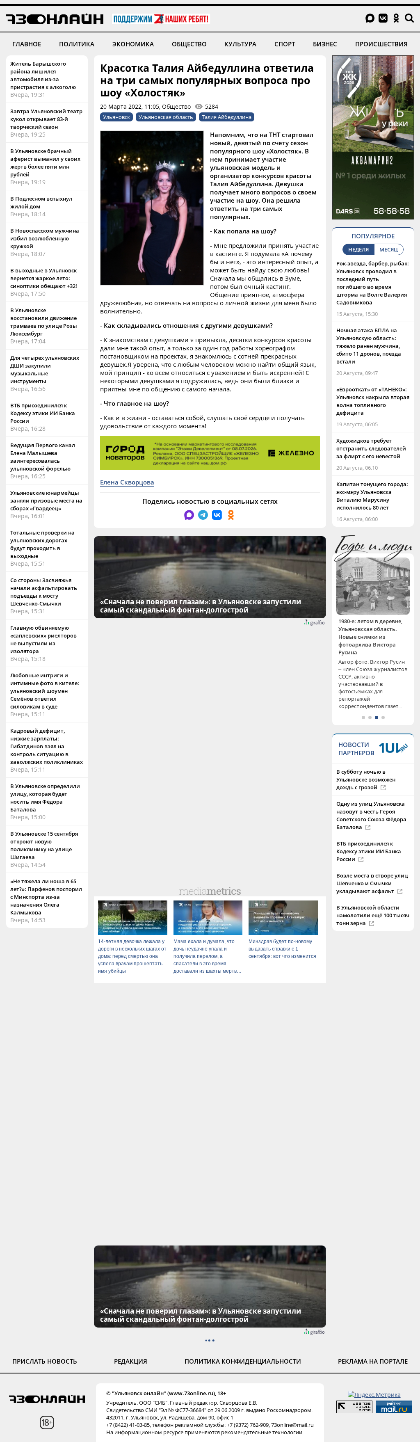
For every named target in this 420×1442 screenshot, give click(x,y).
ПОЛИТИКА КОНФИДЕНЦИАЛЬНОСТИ (243, 1361)
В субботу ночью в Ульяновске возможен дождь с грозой (365, 763)
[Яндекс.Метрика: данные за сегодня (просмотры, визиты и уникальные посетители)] (374, 1395)
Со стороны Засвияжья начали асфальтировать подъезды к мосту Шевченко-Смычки (43, 591)
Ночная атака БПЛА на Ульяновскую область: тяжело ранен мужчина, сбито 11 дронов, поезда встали (368, 346)
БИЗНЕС (325, 44)
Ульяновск (116, 117)
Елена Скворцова (127, 482)
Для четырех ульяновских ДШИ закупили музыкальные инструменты (44, 369)
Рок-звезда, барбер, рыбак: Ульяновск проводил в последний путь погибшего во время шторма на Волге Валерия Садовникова (372, 283)
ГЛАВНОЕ (26, 44)
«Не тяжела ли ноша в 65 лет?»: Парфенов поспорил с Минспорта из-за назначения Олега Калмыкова (46, 897)
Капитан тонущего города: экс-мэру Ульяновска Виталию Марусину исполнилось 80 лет (372, 495)
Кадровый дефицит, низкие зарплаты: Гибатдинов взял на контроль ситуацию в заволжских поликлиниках (46, 746)
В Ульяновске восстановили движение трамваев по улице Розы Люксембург (43, 321)
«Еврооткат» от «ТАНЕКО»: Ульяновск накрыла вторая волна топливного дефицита (372, 401)
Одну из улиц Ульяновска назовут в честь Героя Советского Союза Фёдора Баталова (371, 799)
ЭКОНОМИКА (133, 44)
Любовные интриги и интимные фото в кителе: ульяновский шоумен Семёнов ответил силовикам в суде (44, 691)
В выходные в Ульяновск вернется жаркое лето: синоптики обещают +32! (43, 278)
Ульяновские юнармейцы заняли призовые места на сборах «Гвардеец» (46, 500)
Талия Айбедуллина (226, 117)
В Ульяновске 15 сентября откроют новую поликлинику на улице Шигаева (44, 845)
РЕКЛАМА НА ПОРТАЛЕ (373, 1361)
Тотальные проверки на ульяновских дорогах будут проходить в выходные (42, 544)
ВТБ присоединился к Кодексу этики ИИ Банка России (42, 413)
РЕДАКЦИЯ (130, 1361)
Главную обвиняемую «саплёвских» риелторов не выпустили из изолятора (43, 639)
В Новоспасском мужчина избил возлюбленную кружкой (44, 238)
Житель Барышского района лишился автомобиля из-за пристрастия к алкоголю (43, 75)
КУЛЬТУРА (240, 44)
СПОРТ (284, 44)
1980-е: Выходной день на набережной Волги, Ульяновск (372, 628)
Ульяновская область (166, 117)
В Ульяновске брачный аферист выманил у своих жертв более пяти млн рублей (45, 162)
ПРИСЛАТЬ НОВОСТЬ (44, 1361)
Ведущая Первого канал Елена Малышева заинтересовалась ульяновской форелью (42, 456)
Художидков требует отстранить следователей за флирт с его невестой (371, 448)
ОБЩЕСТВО (189, 44)
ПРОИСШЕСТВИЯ (381, 44)
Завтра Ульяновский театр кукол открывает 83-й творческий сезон (46, 118)
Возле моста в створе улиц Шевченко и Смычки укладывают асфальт (372, 867)
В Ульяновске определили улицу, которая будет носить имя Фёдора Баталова (45, 797)
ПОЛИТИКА (76, 44)
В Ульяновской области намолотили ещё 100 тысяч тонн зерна (372, 899)
